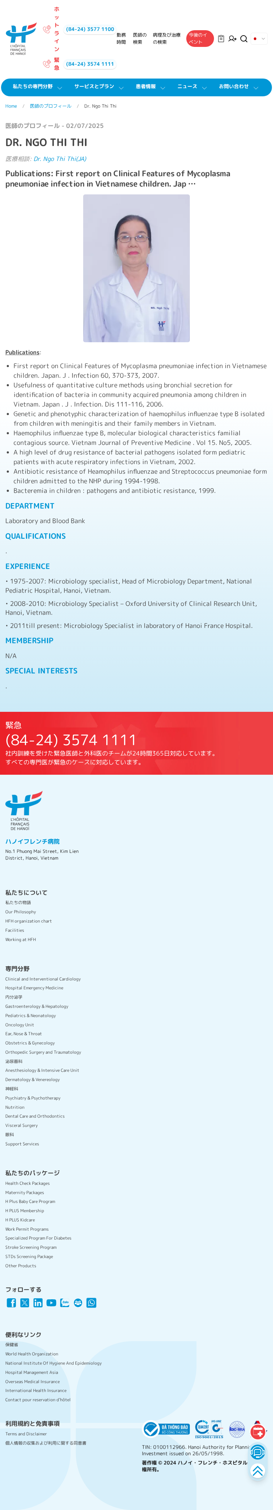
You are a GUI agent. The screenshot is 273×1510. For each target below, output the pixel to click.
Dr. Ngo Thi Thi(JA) (59, 159)
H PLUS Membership (24, 1211)
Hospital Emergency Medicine (34, 988)
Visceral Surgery (21, 1125)
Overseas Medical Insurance (32, 1382)
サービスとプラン (94, 86)
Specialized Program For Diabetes (38, 1238)
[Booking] (257, 1432)
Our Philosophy (20, 912)
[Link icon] (11, 1303)
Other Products (20, 1266)
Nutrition (15, 1107)
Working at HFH (20, 939)
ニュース (187, 86)
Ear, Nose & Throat (23, 1034)
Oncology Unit (19, 1025)
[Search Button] (244, 38)
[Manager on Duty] (232, 38)
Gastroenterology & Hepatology (36, 1006)
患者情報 (146, 86)
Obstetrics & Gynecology (30, 1043)
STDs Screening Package (29, 1256)
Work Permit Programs (27, 1229)
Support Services (22, 1144)
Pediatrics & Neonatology (30, 1015)
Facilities (14, 930)
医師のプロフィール (50, 106)
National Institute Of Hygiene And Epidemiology (53, 1363)
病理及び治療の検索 (167, 38)
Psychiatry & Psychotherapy (32, 1098)
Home (11, 106)
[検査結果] (221, 38)
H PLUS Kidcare (20, 1220)
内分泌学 (13, 997)
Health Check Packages (27, 1183)
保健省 (11, 1345)
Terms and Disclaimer (26, 1434)
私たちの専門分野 (33, 86)
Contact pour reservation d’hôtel (38, 1400)
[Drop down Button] (259, 39)
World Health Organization (31, 1354)
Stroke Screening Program (31, 1247)
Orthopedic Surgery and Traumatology (43, 1052)
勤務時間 (121, 38)
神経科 (11, 1089)
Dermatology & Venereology (32, 1079)
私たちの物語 (18, 902)
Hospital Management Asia (31, 1372)
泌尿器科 (13, 1061)
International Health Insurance (35, 1390)
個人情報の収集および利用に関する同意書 (45, 1443)
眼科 (9, 1135)
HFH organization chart (28, 921)
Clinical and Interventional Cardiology (43, 979)
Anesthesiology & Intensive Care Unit (42, 1070)
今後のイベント (198, 38)
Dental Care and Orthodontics (35, 1116)
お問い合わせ (234, 86)
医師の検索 (140, 38)
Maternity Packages (24, 1192)
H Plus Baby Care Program (30, 1201)
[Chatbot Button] (257, 1452)
